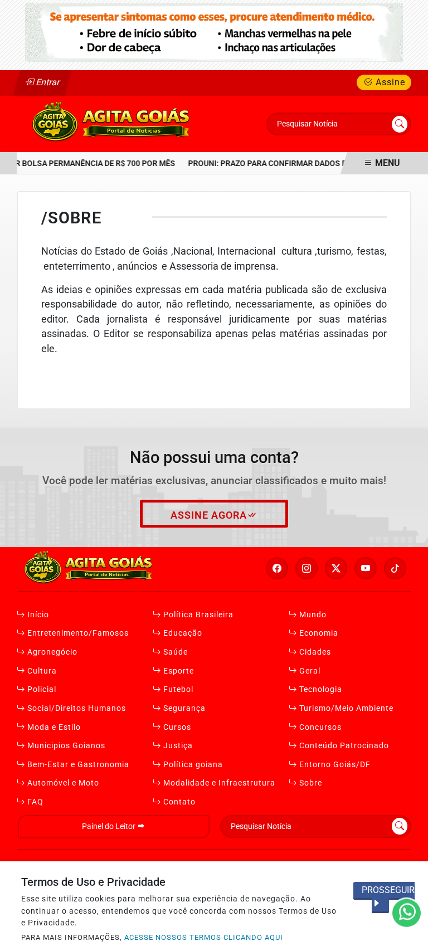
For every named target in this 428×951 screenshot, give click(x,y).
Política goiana (192, 764)
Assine (389, 82)
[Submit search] (399, 124)
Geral (308, 671)
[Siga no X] (336, 568)
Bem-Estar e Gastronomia (77, 764)
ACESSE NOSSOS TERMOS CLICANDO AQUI (203, 937)
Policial (40, 689)
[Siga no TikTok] (395, 568)
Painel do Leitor (109, 826)
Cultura (41, 671)
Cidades (314, 652)
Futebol (177, 689)
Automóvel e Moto (62, 783)
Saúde (174, 652)
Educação (181, 633)
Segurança (183, 708)
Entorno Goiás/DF (334, 764)
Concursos (319, 727)
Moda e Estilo (53, 727)
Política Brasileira (197, 615)
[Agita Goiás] (112, 123)
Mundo (312, 615)
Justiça (177, 745)
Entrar (47, 82)
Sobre (309, 783)
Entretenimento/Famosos (77, 633)
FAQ (34, 802)
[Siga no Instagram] (306, 568)
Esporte (177, 671)
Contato (178, 802)
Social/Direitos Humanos (75, 708)
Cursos (176, 727)
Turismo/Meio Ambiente (345, 708)
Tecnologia (319, 689)
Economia (317, 633)
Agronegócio (51, 652)
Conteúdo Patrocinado (343, 745)
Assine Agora (209, 515)
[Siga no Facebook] (277, 568)
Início (37, 615)
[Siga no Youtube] (365, 568)
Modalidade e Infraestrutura (218, 783)
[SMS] (214, 32)
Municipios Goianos (65, 745)
